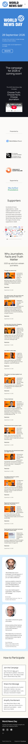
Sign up (15, 671)
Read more (6, 287)
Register (7, 51)
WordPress (23, 741)
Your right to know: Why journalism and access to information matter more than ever (13, 296)
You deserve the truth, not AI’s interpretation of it (11, 477)
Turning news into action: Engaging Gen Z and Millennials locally (13, 325)
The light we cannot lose (10, 270)
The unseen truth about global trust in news (13, 375)
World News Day (9, 721)
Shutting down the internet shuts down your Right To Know (13, 451)
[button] (24, 231)
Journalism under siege (10, 350)
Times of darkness (8, 399)
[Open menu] (25, 4)
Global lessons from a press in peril (12, 425)
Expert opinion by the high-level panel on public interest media (13, 530)
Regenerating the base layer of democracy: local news (11, 503)
